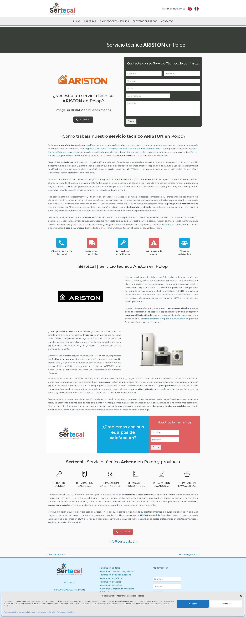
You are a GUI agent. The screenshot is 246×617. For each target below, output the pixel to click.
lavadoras (102, 148)
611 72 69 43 (85, 119)
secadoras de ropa (128, 148)
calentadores (75, 152)
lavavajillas (112, 148)
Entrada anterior (56, 554)
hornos (142, 148)
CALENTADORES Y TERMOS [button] (114, 21)
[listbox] (148, 95)
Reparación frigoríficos (111, 578)
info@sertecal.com (123, 541)
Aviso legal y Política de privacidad (32, 612)
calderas (193, 148)
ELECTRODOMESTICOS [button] (145, 21)
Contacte (169, 224)
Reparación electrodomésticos (115, 575)
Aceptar (193, 604)
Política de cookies (11, 612)
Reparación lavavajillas (111, 585)
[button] (241, 595)
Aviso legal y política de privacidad (117, 589)
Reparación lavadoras (110, 582)
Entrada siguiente (189, 554)
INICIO (76, 21)
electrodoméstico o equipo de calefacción (163, 318)
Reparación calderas (110, 568)
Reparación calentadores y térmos (117, 571)
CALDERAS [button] (90, 21)
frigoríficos (90, 148)
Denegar (226, 604)
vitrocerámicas (154, 148)
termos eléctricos (57, 152)
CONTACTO (167, 21)
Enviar (131, 121)
